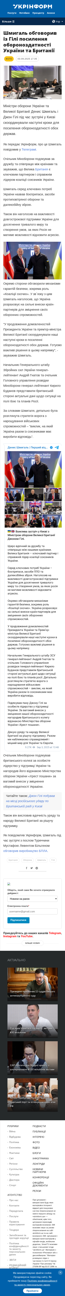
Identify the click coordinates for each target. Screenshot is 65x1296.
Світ (11, 1158)
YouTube (27, 936)
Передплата (16, 1211)
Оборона (27, 860)
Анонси (51, 12)
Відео (36, 1147)
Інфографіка (41, 1158)
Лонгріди (39, 1163)
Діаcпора (14, 1179)
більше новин (32, 943)
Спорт (12, 1185)
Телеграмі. (29, 149)
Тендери (14, 1229)
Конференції (41, 1177)
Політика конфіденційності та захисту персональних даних (19, 1249)
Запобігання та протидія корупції (19, 1236)
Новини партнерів (39, 1170)
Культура (14, 1174)
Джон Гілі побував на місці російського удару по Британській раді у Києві (30, 801)
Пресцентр (38, 12)
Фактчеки (14, 1153)
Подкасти (39, 1126)
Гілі (53, 860)
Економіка (15, 1147)
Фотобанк (24, 12)
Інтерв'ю (38, 1137)
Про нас (13, 1200)
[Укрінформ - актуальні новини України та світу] (32, 6)
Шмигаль (41, 860)
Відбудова (15, 1136)
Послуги (11, 12)
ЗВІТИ (12, 1259)
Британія (42, 169)
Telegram (55, 933)
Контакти (14, 1205)
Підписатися (18, 919)
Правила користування (17, 1223)
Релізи (37, 1191)
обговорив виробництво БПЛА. (25, 851)
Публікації (39, 1131)
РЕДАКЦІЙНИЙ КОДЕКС (17, 1266)
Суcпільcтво (16, 1169)
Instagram (9, 936)
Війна (12, 1131)
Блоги (37, 1153)
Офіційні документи (40, 1184)
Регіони (13, 1163)
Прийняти (32, 1290)
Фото (36, 1142)
